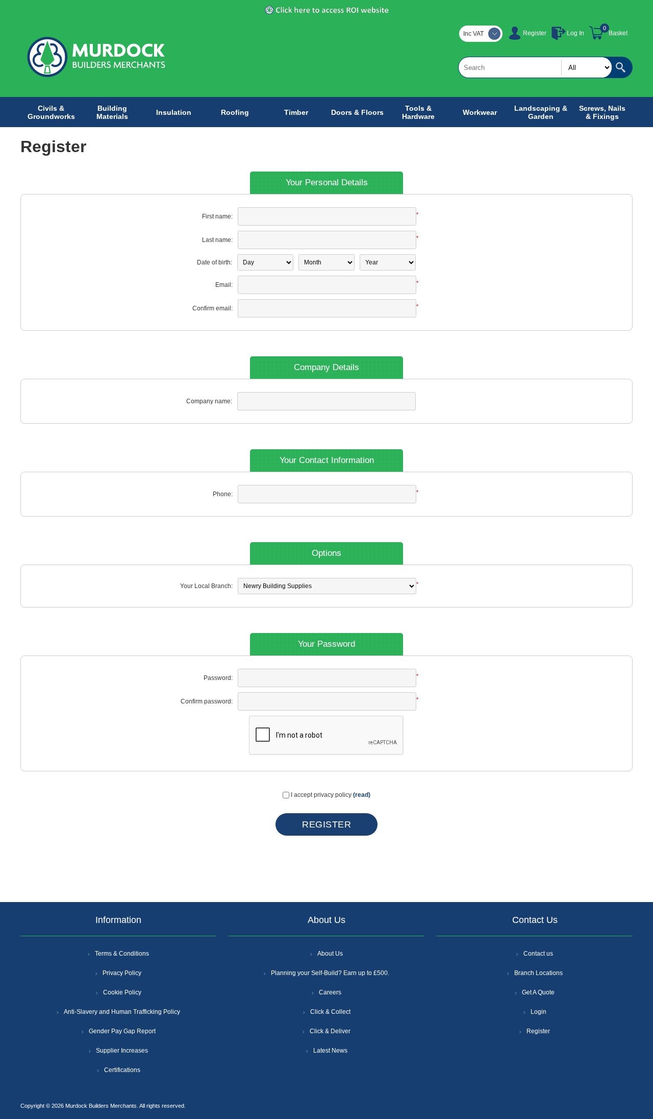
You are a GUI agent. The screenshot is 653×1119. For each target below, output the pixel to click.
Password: (218, 678)
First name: (217, 216)
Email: (224, 284)
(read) (361, 794)
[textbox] (535, 67)
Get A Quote (538, 992)
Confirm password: (207, 701)
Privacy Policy (122, 973)
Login (538, 1011)
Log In (575, 33)
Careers (330, 992)
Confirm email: (212, 308)
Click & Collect (330, 1011)
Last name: (217, 240)
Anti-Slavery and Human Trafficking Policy (122, 1011)
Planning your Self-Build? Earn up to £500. (330, 973)
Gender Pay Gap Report (122, 1031)
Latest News (330, 1050)
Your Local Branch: (206, 586)
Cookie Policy (122, 992)
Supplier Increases (122, 1050)
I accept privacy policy (321, 794)
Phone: (223, 494)
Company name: (209, 401)
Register (534, 33)
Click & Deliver (330, 1031)
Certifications (122, 1070)
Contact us (538, 953)
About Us (330, 953)
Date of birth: (214, 262)
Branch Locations (538, 973)
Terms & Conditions (122, 953)
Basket (618, 33)
